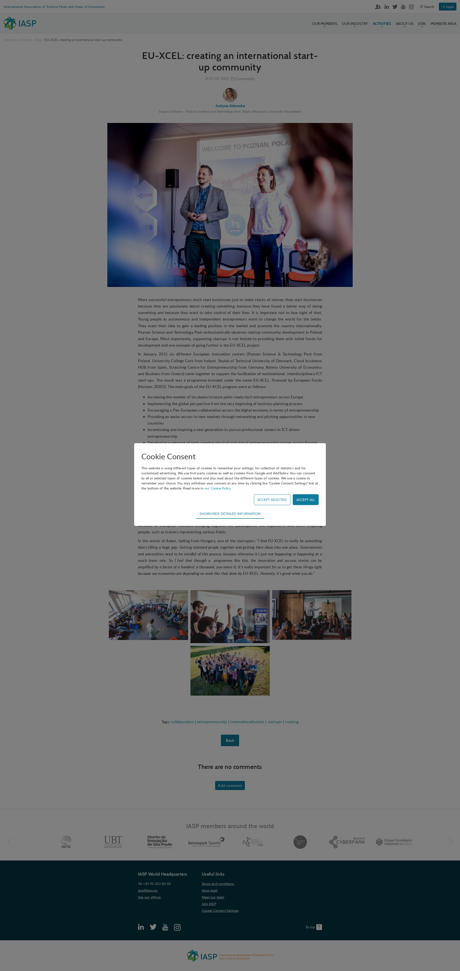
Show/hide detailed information (230, 513)
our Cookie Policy (217, 488)
